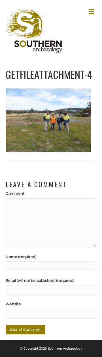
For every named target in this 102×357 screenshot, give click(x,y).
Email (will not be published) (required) (40, 281)
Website (13, 304)
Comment (15, 194)
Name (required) (21, 257)
